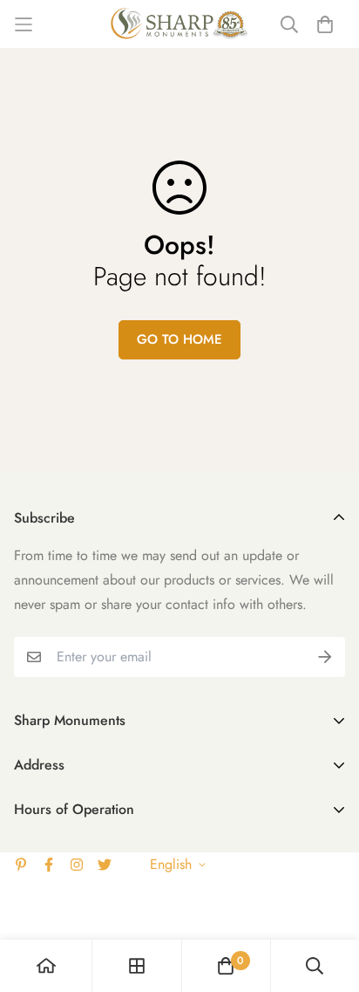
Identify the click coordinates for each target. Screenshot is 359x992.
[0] (225, 966)
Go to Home (179, 339)
